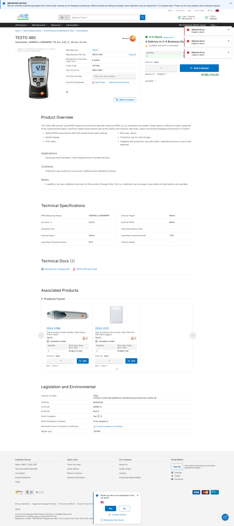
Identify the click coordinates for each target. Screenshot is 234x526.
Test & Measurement (32, 31)
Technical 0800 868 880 (26, 469)
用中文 (210, 10)
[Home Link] (23, 17)
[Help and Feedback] (225, 517)
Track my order (74, 464)
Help (189, 10)
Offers (170, 10)
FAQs (17, 482)
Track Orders (199, 10)
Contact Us (180, 10)
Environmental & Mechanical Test (59, 31)
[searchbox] (105, 17)
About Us (123, 464)
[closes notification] (230, 3)
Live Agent (20, 473)
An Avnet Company (23, 514)
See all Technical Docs (119, 82)
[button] (21, 25)
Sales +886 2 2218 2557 (26, 464)
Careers (122, 473)
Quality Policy (125, 469)
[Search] (142, 17)
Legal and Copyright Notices (44, 504)
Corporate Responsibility (130, 477)
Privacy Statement (22, 504)
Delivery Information (76, 477)
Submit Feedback (23, 477)
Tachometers (82, 31)
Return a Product (74, 473)
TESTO (95, 50)
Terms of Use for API (86, 504)
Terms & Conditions (66, 504)
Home (17, 31)
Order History (73, 469)
